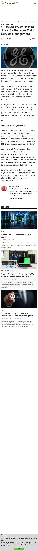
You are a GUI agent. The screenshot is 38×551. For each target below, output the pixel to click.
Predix (26, 107)
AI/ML (3, 231)
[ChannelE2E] (9, 3)
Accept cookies (19, 548)
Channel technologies (9, 22)
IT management (23, 22)
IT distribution (7, 271)
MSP (2, 310)
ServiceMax (31, 70)
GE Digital (4, 70)
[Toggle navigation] (35, 3)
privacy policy (24, 544)
